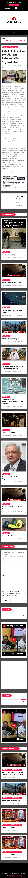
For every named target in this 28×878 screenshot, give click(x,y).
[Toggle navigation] (14, 32)
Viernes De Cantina (8, 433)
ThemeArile (19, 875)
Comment (5, 562)
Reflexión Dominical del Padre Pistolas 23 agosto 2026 (12, 368)
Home (3, 38)
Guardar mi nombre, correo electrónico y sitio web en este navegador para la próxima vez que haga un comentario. (14, 593)
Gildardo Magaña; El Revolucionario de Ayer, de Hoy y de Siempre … (13, 401)
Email (4, 582)
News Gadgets (10, 875)
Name (4, 575)
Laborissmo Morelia (7, 65)
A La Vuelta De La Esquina (11, 339)
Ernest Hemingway (8, 255)
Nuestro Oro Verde (8, 536)
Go (23, 615)
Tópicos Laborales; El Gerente (12, 283)
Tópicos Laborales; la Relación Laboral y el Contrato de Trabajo (13, 773)
